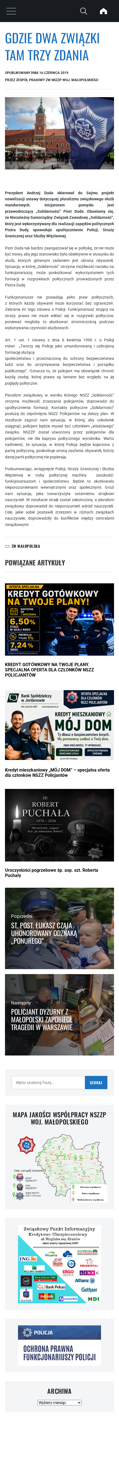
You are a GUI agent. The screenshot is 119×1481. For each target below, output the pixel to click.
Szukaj (96, 1082)
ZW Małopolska (26, 546)
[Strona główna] (103, 11)
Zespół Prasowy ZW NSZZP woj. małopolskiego (57, 80)
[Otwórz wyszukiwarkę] (84, 11)
